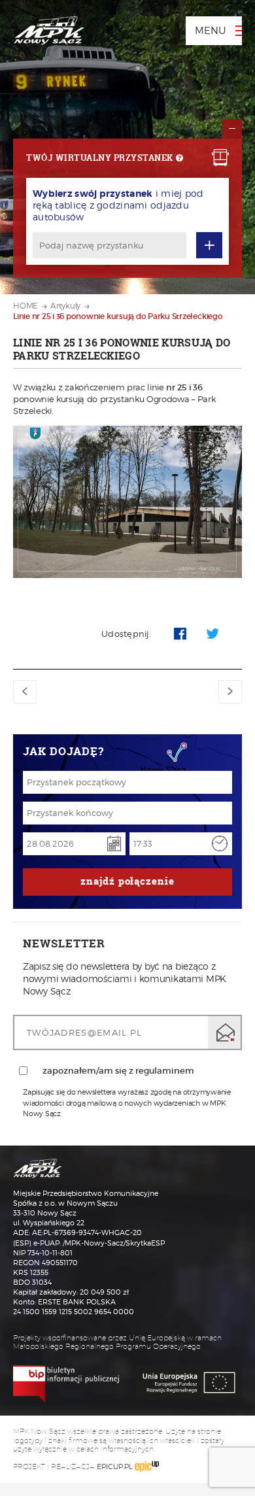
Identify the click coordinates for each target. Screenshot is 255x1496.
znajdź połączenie (127, 881)
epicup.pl (115, 1466)
